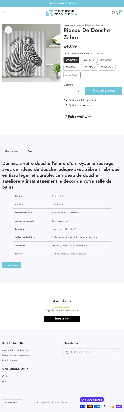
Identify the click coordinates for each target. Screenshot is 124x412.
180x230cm (108, 67)
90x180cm (72, 60)
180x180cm (73, 67)
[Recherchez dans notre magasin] (114, 13)
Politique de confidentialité (15, 350)
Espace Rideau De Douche (90, 25)
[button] (93, 116)
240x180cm (73, 75)
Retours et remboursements (15, 355)
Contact (6, 376)
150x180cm (107, 60)
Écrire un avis (62, 318)
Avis (4, 381)
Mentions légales (10, 360)
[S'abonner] (118, 352)
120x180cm (89, 60)
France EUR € (11, 402)
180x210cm (90, 67)
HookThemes (61, 402)
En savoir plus (11, 265)
